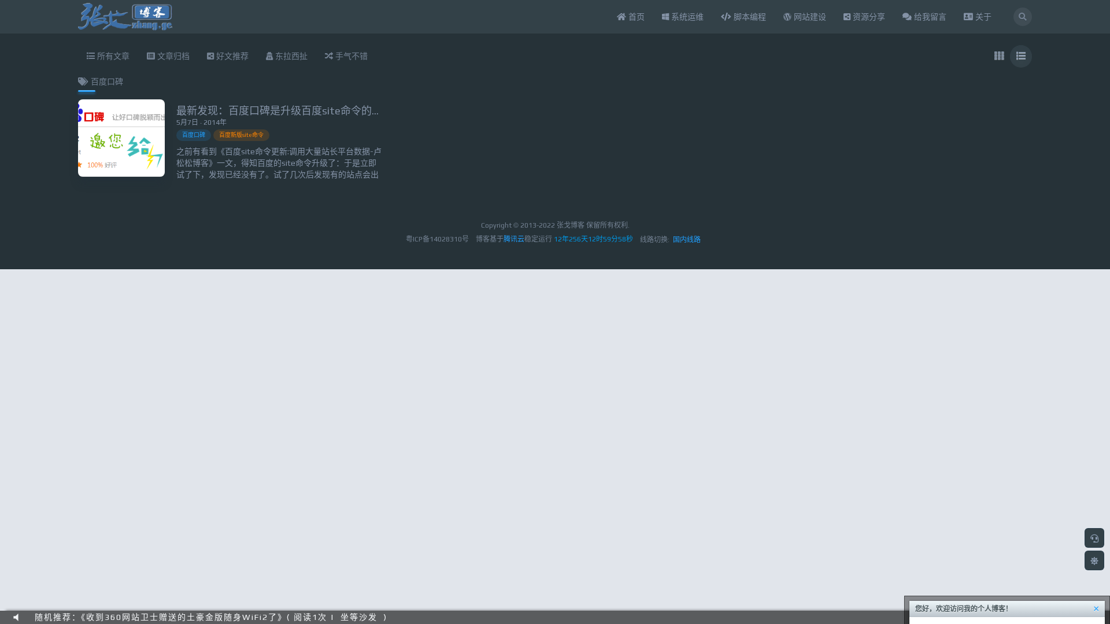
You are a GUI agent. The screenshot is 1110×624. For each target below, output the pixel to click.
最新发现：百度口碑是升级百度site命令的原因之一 (294, 111)
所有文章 (112, 56)
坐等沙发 (359, 617)
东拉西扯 (290, 56)
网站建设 (808, 16)
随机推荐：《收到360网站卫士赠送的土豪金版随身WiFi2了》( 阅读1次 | (185, 617)
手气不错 (350, 56)
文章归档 (172, 56)
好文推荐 (231, 56)
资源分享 (867, 16)
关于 (982, 16)
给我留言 (929, 16)
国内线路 (687, 240)
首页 (635, 16)
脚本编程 (748, 16)
